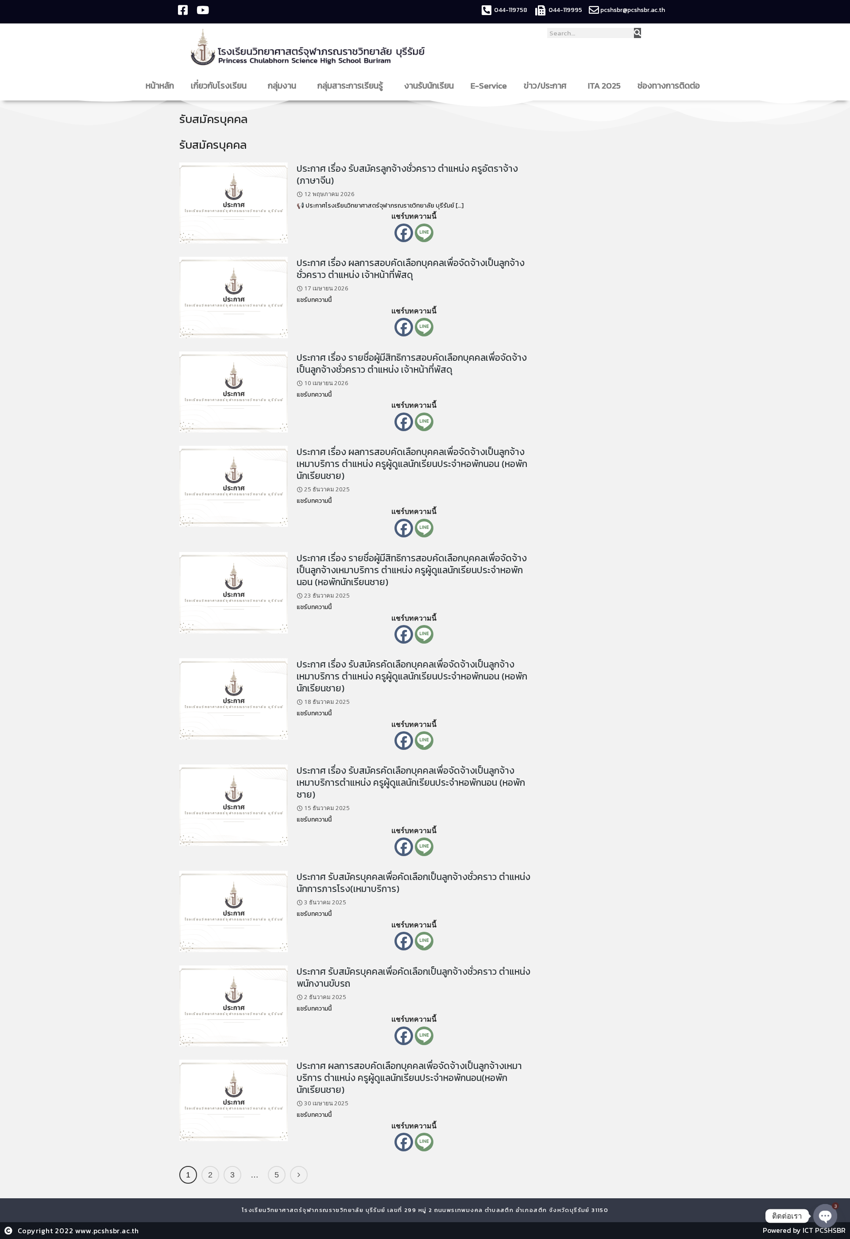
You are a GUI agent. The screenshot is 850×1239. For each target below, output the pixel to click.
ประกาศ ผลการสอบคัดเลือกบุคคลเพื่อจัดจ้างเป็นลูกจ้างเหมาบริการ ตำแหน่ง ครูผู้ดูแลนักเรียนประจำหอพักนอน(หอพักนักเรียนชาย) (409, 1077)
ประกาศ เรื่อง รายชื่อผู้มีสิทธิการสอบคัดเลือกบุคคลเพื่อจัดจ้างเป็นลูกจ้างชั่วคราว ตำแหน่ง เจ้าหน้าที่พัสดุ (412, 363)
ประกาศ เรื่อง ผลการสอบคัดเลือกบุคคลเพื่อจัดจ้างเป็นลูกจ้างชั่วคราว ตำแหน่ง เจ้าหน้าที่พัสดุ (411, 269)
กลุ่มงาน (282, 85)
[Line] (424, 233)
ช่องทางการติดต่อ (669, 85)
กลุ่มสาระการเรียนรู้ (350, 85)
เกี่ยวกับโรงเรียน (219, 85)
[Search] (637, 33)
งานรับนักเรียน (429, 85)
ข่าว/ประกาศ (545, 85)
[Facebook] (403, 233)
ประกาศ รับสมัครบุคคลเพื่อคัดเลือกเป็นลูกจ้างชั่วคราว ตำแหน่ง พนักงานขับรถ (413, 977)
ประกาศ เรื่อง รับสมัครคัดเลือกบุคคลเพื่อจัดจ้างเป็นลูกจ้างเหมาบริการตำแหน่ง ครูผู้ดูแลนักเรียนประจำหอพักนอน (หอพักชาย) (411, 782)
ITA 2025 (604, 85)
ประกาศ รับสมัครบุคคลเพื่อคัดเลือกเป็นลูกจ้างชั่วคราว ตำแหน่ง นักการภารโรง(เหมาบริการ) (413, 882)
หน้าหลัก (160, 85)
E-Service (489, 85)
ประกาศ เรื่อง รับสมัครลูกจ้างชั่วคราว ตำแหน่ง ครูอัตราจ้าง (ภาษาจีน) (407, 174)
